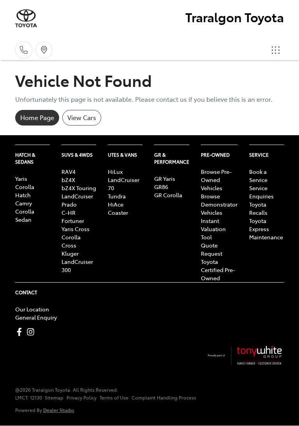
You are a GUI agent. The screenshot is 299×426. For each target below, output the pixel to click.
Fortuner (73, 220)
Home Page (37, 117)
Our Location (32, 309)
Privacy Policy (82, 397)
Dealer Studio (58, 410)
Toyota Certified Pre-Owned (218, 270)
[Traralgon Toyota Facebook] (20, 332)
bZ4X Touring (79, 188)
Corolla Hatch (24, 191)
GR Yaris (164, 178)
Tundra (117, 196)
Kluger (70, 253)
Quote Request (211, 249)
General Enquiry (36, 317)
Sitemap (54, 397)
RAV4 (69, 171)
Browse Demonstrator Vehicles (219, 204)
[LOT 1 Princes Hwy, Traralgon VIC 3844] (44, 50)
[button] (275, 50)
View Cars (81, 117)
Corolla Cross (71, 241)
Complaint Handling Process (164, 397)
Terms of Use (114, 397)
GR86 (161, 187)
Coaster (118, 212)
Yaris (21, 178)
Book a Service (258, 176)
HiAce (115, 204)
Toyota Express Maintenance (266, 229)
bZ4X (68, 180)
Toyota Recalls (258, 208)
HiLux (115, 171)
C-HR (69, 212)
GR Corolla (168, 195)
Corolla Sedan (24, 215)
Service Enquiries (261, 192)
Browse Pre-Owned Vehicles (216, 180)
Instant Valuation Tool (213, 229)
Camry (23, 203)
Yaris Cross (76, 229)
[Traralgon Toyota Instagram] (32, 332)
